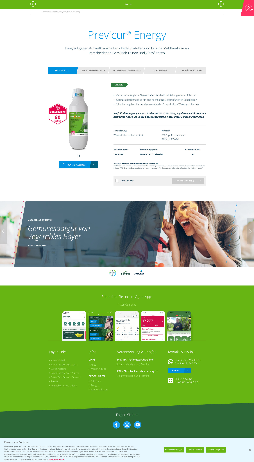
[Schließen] (250, 450)
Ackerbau (96, 381)
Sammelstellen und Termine (134, 364)
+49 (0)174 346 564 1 (188, 363)
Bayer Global (58, 360)
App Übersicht (128, 304)
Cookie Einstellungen (174, 450)
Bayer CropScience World (64, 364)
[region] (127, 450)
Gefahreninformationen (127, 70)
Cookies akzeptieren (216, 450)
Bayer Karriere (58, 368)
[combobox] (78, 164)
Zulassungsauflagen (93, 70)
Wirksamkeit (160, 70)
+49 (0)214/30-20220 (188, 382)
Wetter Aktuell (98, 368)
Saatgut (95, 385)
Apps (93, 364)
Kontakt (176, 370)
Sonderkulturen (99, 389)
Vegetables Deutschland (64, 385)
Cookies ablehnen (195, 450)
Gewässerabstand (192, 70)
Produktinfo (62, 70)
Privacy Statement (57, 459)
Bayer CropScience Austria (65, 373)
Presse (54, 381)
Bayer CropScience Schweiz (66, 377)
